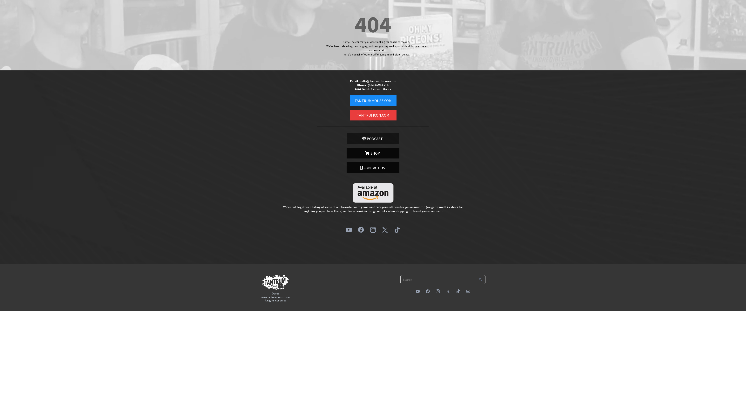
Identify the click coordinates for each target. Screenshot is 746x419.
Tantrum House (380, 89)
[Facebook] (361, 230)
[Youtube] (349, 230)
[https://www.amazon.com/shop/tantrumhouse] (373, 193)
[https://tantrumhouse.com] (275, 282)
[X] (385, 230)
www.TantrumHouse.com (275, 297)
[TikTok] (397, 230)
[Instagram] (373, 230)
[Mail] (468, 291)
